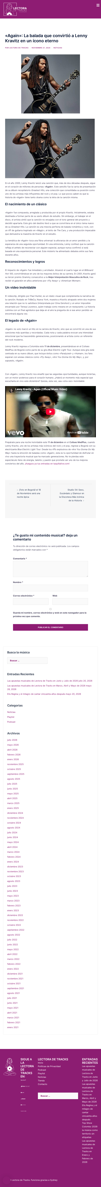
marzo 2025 (13, 803)
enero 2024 (13, 861)
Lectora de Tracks (19, 48)
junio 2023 (12, 891)
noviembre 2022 (15, 920)
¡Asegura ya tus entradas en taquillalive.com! (47, 463)
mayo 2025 (13, 793)
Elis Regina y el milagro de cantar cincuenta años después (36, 694)
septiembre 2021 (15, 988)
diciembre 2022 (15, 915)
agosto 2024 (13, 827)
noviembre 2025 (15, 764)
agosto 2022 (13, 934)
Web (54, 595)
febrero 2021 (13, 1022)
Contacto (42, 1084)
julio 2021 (12, 998)
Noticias (58, 48)
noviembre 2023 (15, 871)
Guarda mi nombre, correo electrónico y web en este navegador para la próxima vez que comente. (49, 614)
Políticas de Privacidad (49, 1066)
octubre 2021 (14, 983)
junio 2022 (12, 944)
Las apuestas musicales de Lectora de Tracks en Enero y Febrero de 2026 (88, 1151)
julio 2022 (12, 939)
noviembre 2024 (15, 818)
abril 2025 (12, 798)
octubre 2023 (14, 876)
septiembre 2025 (15, 774)
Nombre (18, 582)
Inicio (40, 1062)
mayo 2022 (13, 949)
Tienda (41, 1080)
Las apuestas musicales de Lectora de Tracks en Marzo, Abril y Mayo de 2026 (46, 685)
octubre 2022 (14, 925)
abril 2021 (12, 1012)
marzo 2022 (13, 959)
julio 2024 (12, 832)
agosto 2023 (13, 881)
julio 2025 (12, 783)
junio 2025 (12, 788)
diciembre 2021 (15, 973)
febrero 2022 (14, 964)
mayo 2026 (13, 744)
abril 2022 (12, 954)
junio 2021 (12, 1003)
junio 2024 (12, 837)
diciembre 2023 (15, 866)
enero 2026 (13, 759)
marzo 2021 (13, 1017)
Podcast (11, 721)
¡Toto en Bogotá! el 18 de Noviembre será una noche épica (29, 493)
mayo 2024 (13, 842)
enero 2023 (13, 910)
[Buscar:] (27, 660)
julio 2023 (12, 886)
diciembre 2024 (15, 813)
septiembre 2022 (15, 930)
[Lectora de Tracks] (15, 9)
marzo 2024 (13, 852)
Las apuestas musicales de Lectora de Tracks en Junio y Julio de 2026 (42, 680)
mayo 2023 (13, 895)
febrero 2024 (14, 856)
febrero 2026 (14, 754)
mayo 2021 (12, 1007)
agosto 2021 (13, 993)
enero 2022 (13, 968)
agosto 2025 (13, 779)
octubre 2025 (14, 769)
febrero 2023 (14, 905)
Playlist (10, 717)
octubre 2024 (14, 822)
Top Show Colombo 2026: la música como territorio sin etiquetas (90, 1130)
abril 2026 (12, 749)
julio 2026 (12, 740)
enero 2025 (13, 808)
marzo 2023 (13, 900)
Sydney (53, 1180)
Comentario (20, 558)
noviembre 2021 (15, 978)
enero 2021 (12, 1027)
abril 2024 (12, 847)
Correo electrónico (23, 595)
